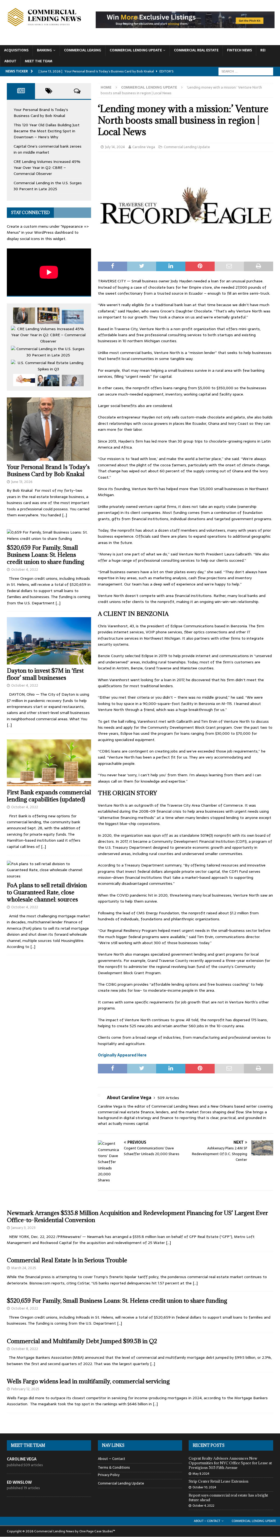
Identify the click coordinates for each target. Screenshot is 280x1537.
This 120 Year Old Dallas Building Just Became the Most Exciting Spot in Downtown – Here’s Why (47, 131)
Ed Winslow (19, 1482)
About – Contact (111, 1459)
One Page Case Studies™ (97, 1531)
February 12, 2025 (25, 1389)
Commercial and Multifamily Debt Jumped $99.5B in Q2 (82, 1341)
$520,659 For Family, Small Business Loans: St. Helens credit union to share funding (45, 555)
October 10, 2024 (204, 1487)
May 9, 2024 (200, 1473)
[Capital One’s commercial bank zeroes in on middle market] (73, 316)
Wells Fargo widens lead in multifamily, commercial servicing (88, 1381)
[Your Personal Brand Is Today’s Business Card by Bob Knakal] (24, 316)
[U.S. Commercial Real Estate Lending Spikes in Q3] (48, 366)
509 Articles (168, 1098)
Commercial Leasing (82, 50)
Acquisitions (16, 50)
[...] (64, 515)
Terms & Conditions (114, 1467)
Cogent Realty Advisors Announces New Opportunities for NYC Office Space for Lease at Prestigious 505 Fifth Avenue (230, 1463)
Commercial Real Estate (196, 50)
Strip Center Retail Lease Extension (218, 1481)
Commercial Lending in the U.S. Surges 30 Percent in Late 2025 (48, 186)
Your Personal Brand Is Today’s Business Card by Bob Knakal (41, 113)
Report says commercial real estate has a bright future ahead (228, 1497)
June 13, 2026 (22, 482)
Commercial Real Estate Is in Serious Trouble (67, 1260)
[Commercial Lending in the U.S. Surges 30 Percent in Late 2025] (48, 352)
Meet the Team (38, 61)
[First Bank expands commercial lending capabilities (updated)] (49, 762)
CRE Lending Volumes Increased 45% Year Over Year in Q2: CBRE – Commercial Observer (47, 168)
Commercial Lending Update (136, 50)
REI (263, 50)
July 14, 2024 (115, 147)
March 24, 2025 (23, 1268)
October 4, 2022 (24, 569)
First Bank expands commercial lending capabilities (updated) (49, 796)
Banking (44, 50)
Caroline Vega (143, 147)
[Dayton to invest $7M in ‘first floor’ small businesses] (49, 640)
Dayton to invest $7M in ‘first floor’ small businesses (45, 674)
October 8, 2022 (24, 1349)
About (10, 61)
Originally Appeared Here (122, 1055)
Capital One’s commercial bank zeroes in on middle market (47, 149)
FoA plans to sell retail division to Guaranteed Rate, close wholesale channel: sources (47, 892)
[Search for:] (245, 71)
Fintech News (239, 50)
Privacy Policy (108, 1475)
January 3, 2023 (23, 1228)
